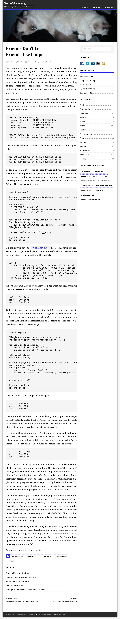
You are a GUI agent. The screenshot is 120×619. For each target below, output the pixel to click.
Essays (83, 117)
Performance (32, 556)
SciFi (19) (99, 190)
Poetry (83, 129)
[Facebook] (82, 64)
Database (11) (86, 171)
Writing (83, 158)
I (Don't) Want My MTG (90, 88)
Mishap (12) (85, 176)
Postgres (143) (87, 186)
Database (31, 62)
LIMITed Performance (16, 585)
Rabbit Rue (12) (87, 190)
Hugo (35, 614)
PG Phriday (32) (104, 181)
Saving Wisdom (86, 76)
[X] (87, 64)
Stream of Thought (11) (91, 200)
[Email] (103, 64)
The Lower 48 (86, 93)
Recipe (83, 142)
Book (82, 105)
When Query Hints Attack (17, 581)
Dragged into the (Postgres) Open (21, 577)
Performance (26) (88, 181)
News (82, 125)
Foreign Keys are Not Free (17, 573)
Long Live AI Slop (87, 80)
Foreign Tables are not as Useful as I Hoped (25, 589)
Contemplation (86, 109)
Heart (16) (99, 171)
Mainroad (57, 614)
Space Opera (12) (87, 195)
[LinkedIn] (93, 64)
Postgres (47, 556)
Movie (82, 121)
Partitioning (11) (100, 176)
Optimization (17, 556)
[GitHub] (98, 64)
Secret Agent (85, 84)
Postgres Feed (61, 556)
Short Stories (85, 150)
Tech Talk (49, 62)
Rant (82, 138)
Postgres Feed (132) (104, 186)
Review (83, 146)
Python (11, 561)
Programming (40, 62)
